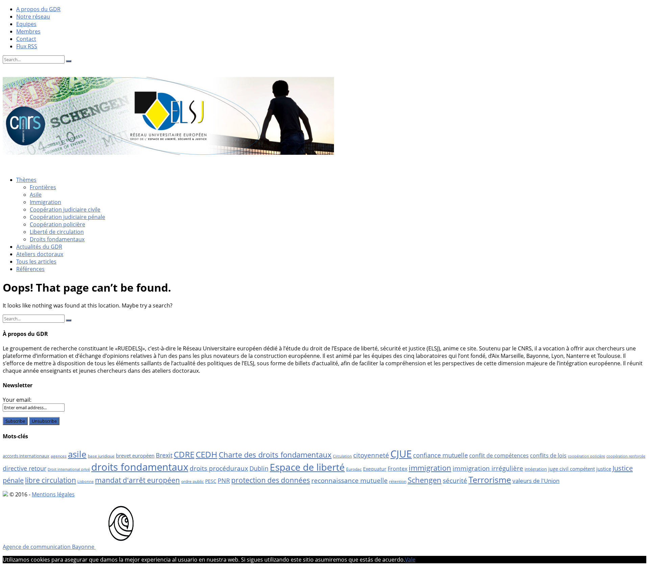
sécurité (455, 480)
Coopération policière (57, 224)
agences (59, 456)
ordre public (192, 481)
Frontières (43, 187)
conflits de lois (548, 455)
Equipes (26, 24)
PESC (210, 481)
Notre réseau (33, 16)
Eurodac (354, 469)
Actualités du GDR (39, 246)
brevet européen (135, 455)
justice (603, 468)
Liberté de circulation (57, 232)
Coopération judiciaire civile (65, 209)
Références (30, 269)
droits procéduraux (219, 468)
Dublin (258, 468)
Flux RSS (26, 46)
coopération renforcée (625, 456)
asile (77, 454)
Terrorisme (489, 479)
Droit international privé (69, 469)
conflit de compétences (499, 455)
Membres (28, 31)
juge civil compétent (571, 468)
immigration (430, 468)
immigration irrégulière (488, 468)
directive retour (24, 468)
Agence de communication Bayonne (49, 546)
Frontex (397, 468)
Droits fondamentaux (57, 239)
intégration (536, 469)
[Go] (68, 61)
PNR (224, 480)
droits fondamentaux (139, 467)
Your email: (17, 399)
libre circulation (50, 480)
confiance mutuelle (440, 455)
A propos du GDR (38, 9)
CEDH (206, 454)
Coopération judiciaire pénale (67, 217)
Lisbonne (85, 481)
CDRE (184, 454)
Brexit (164, 455)
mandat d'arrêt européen (137, 480)
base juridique (101, 456)
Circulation (342, 456)
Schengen (424, 480)
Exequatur (374, 469)
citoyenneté (371, 455)
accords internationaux (26, 456)
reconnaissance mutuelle (349, 480)
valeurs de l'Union (535, 481)
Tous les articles (36, 261)
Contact (26, 39)
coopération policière (586, 456)
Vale (410, 559)
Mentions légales (53, 494)
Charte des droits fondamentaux (275, 455)
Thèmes (26, 179)
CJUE (401, 453)
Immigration (45, 202)
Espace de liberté (307, 467)
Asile (36, 194)
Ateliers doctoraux (39, 254)
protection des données (270, 480)
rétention (397, 481)
